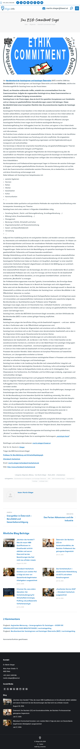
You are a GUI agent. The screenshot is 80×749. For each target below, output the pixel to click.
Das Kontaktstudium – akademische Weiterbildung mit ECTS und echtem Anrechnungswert (66, 573)
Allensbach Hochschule (11, 459)
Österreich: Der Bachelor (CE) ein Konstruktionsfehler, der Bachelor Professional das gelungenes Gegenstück (65, 545)
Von (40, 475)
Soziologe (34, 481)
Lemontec (43, 747)
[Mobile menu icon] (77, 8)
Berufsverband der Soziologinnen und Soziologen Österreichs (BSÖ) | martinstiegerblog (43, 631)
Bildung (7, 42)
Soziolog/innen (70, 478)
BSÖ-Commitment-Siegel (58, 478)
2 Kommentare (60, 475)
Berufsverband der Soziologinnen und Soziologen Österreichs (28, 80)
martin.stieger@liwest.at (57, 8)
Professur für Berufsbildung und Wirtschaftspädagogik (23, 455)
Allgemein (8, 40)
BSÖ (49, 478)
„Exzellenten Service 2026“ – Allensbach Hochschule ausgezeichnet (66, 592)
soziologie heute (63, 436)
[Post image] (9, 543)
